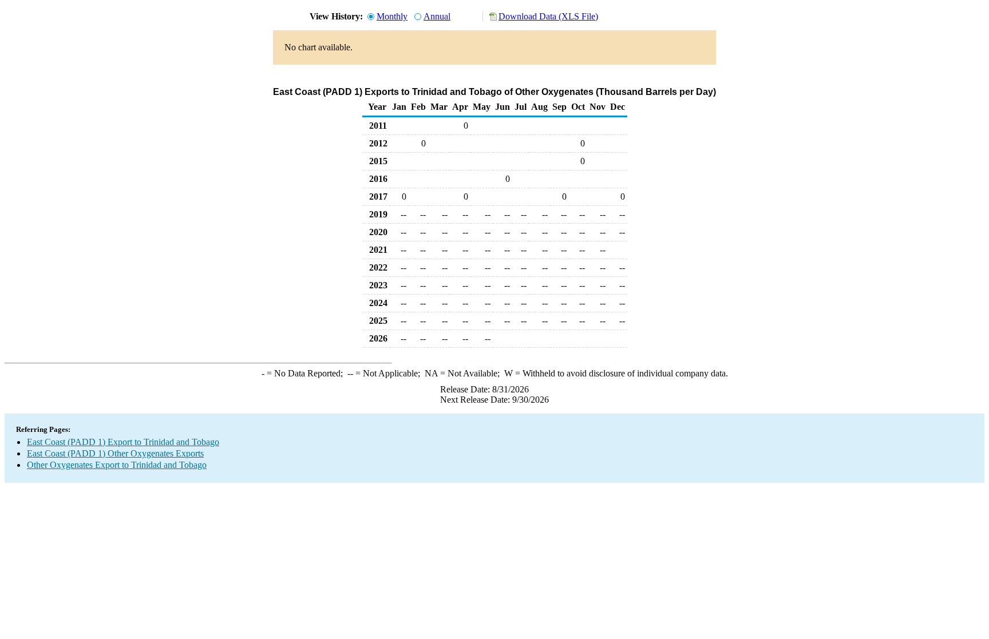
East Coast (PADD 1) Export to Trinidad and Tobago (123, 442)
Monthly (392, 16)
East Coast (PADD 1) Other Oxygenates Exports (115, 453)
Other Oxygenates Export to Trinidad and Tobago (117, 465)
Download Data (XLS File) (548, 16)
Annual (437, 16)
